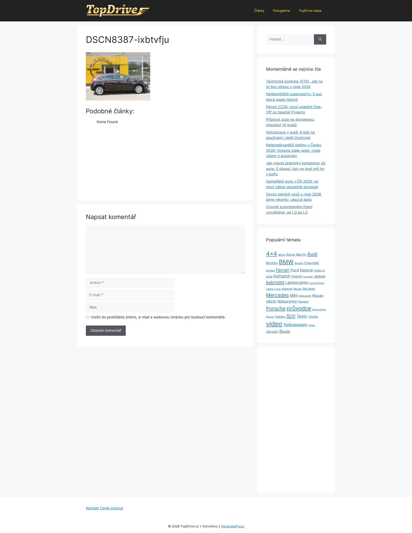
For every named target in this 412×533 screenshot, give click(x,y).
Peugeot (303, 301)
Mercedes (277, 295)
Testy (302, 316)
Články (259, 11)
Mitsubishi (305, 295)
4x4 (271, 253)
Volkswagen (295, 324)
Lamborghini (296, 282)
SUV (290, 316)
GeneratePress (232, 526)
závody (272, 332)
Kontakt (92, 508)
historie (306, 270)
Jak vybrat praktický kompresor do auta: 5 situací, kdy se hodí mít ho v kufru (296, 168)
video (274, 324)
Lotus (277, 288)
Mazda (297, 288)
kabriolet (275, 282)
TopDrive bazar (310, 11)
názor (271, 301)
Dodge (270, 270)
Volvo (311, 325)
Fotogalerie (281, 11)
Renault (270, 316)
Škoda (284, 331)
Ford (295, 270)
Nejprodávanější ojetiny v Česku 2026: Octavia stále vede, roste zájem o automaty (293, 150)
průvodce (299, 308)
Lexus (269, 288)
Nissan (318, 295)
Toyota (313, 316)
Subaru (280, 316)
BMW (286, 262)
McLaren (309, 288)
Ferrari (282, 270)
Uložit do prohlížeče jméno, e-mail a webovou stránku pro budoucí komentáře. (158, 317)
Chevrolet (311, 263)
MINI (294, 295)
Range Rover (319, 309)
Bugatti (299, 263)
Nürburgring (287, 301)
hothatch (281, 276)
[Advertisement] (165, 160)
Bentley (272, 263)
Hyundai (308, 276)
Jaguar (320, 276)
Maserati (287, 288)
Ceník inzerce (111, 508)
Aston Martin (296, 254)
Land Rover (316, 283)
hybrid (296, 276)
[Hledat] (320, 39)
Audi (312, 254)
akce (281, 254)
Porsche (276, 308)
